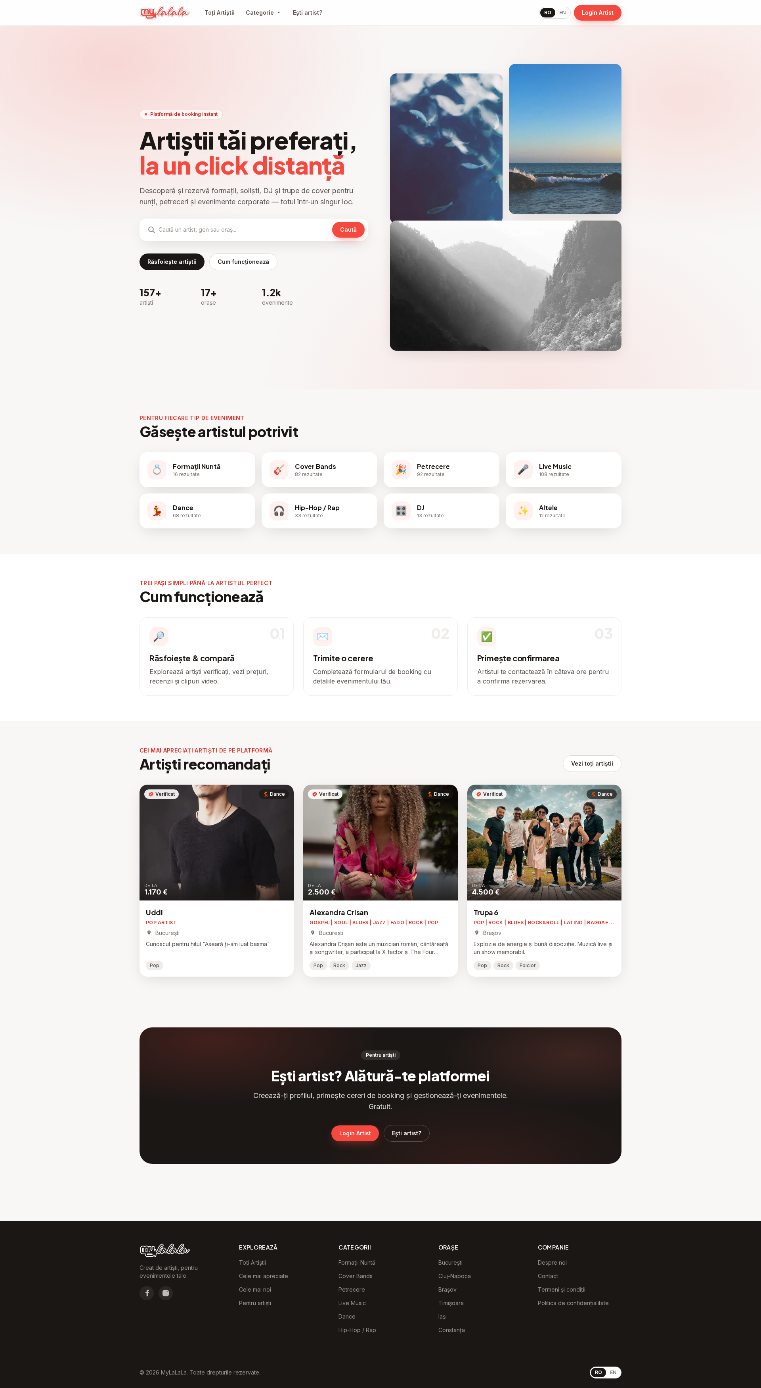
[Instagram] (166, 1293)
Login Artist (598, 12)
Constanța (451, 1330)
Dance (347, 1316)
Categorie (260, 12)
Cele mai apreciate (263, 1276)
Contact (548, 1276)
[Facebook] (147, 1293)
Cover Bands (355, 1276)
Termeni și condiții (561, 1289)
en (562, 12)
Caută (348, 229)
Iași (442, 1316)
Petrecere (351, 1289)
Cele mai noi (255, 1289)
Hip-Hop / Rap (357, 1330)
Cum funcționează (243, 261)
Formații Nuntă (356, 1262)
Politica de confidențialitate (573, 1303)
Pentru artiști (255, 1303)
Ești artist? (307, 12)
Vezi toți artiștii (592, 763)
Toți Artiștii (220, 12)
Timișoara (451, 1303)
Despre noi (552, 1262)
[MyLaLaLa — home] (165, 13)
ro (547, 12)
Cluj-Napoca (454, 1276)
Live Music (352, 1303)
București (450, 1262)
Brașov (447, 1289)
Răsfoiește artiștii (172, 261)
